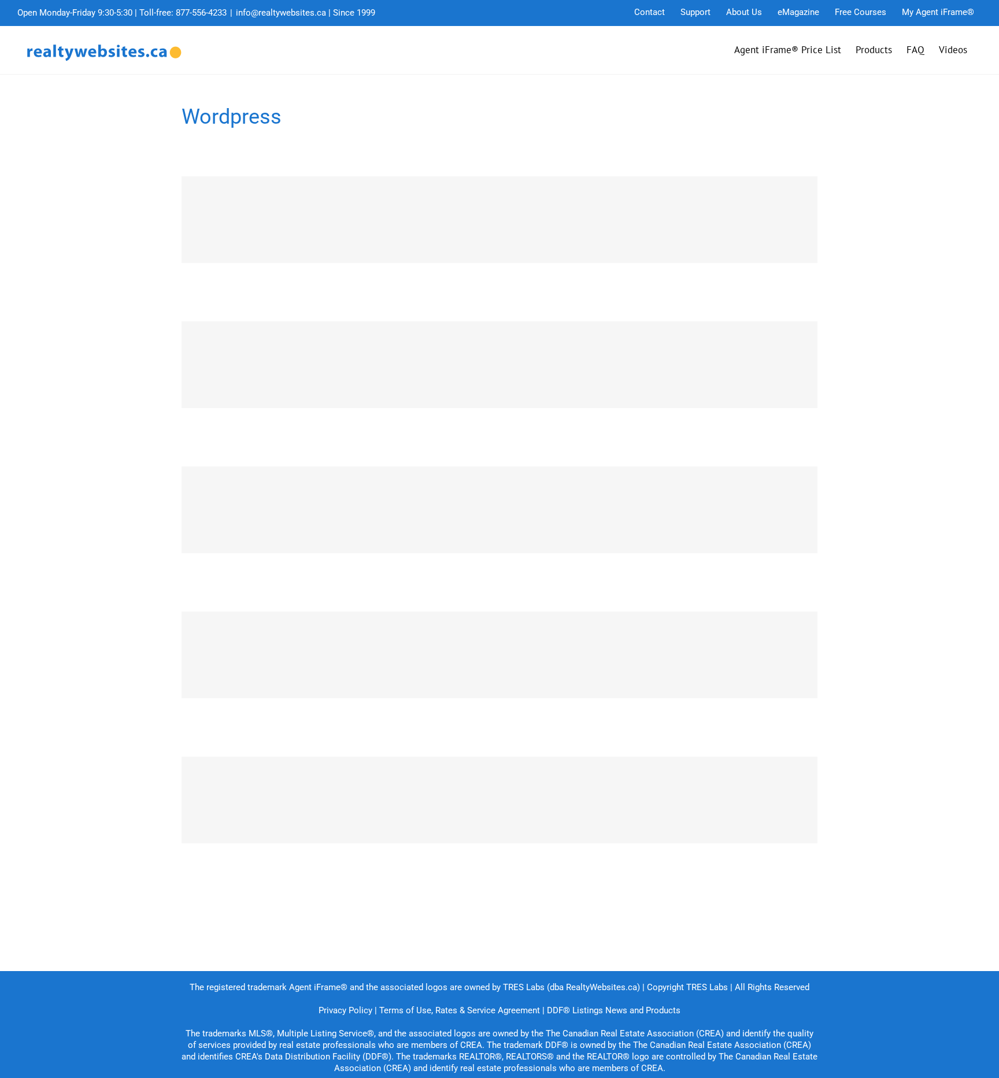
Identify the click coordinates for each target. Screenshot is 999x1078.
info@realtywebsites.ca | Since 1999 (305, 13)
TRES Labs (707, 987)
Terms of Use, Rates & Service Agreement (459, 1010)
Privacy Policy (345, 1010)
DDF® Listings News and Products (613, 1010)
